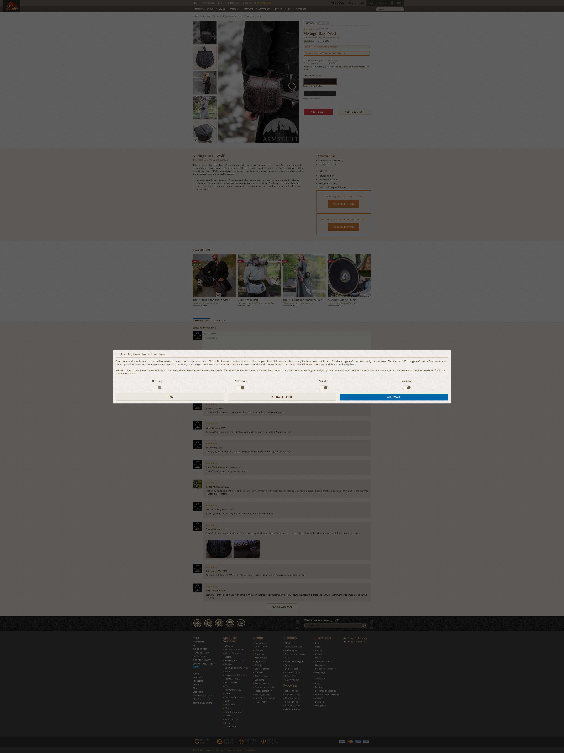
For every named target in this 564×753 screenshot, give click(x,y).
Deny (170, 397)
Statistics (323, 381)
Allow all (394, 397)
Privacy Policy (349, 364)
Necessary (157, 381)
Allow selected (282, 397)
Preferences (240, 381)
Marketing (407, 381)
